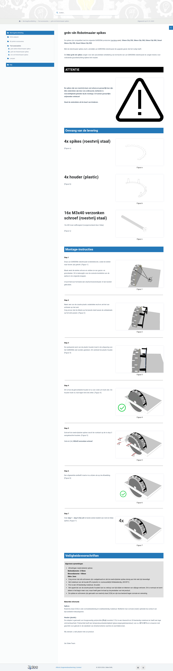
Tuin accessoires (43, 21)
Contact (78, 667)
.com (119, 40)
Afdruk (58, 667)
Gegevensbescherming (68, 667)
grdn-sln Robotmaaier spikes (60, 21)
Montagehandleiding (29, 21)
